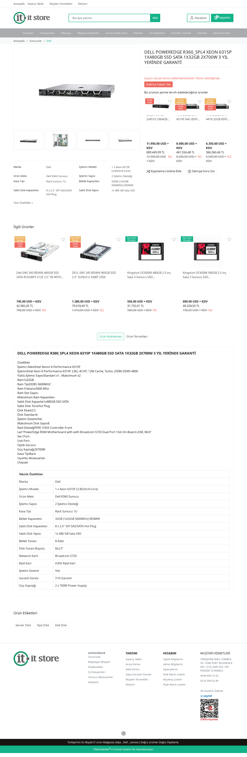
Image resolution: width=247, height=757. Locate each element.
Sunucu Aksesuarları (100, 677)
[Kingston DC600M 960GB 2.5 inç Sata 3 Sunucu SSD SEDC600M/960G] (207, 251)
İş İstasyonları (47, 33)
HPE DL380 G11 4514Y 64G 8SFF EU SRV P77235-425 (187, 117)
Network (138, 33)
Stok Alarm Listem (174, 674)
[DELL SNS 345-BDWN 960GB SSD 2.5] (96, 251)
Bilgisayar (66, 33)
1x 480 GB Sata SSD (123, 190)
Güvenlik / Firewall (181, 33)
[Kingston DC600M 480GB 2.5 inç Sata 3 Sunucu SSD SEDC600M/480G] (151, 251)
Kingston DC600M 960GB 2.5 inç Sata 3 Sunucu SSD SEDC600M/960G (204, 275)
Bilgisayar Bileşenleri (88, 33)
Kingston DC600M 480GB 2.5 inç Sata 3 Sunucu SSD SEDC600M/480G (149, 275)
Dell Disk (61, 625)
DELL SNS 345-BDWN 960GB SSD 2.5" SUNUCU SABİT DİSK (94, 275)
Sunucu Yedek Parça (116, 33)
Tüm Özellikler (23, 202)
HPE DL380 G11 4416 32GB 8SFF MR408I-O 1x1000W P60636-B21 (218, 117)
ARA (155, 18)
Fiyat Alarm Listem (174, 684)
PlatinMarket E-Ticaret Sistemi (112, 749)
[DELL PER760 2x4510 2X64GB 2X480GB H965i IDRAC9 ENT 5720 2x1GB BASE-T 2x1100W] (159, 105)
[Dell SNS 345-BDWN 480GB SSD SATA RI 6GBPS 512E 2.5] (40, 251)
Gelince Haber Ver (158, 84)
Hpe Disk (43, 625)
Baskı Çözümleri (221, 33)
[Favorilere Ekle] (170, 101)
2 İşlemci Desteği (122, 176)
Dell (48, 167)
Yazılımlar (202, 33)
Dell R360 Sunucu (57, 176)
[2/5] (148, 72)
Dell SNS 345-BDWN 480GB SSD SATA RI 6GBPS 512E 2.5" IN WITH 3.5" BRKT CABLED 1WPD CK (38, 275)
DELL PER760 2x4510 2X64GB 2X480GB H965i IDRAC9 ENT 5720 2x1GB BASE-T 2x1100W (158, 117)
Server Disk (23, 625)
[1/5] (146, 72)
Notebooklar (95, 667)
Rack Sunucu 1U (56, 181)
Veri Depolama (157, 33)
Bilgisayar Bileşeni (99, 662)
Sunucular (28, 33)
